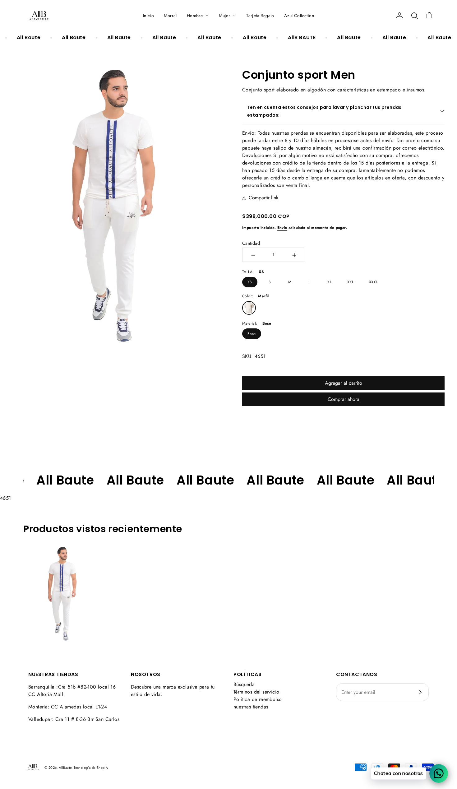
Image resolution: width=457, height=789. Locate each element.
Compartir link (263, 197)
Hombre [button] (195, 15)
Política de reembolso (257, 699)
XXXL (373, 282)
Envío (282, 227)
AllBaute (65, 767)
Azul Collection (299, 15)
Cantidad (251, 243)
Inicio (148, 15)
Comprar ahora (343, 399)
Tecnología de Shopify (91, 767)
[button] (414, 15)
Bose (251, 333)
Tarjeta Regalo (260, 15)
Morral (170, 15)
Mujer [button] (224, 15)
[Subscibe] (420, 692)
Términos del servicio (256, 691)
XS (249, 282)
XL (329, 282)
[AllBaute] (39, 15)
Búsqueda (244, 684)
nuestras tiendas (250, 706)
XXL (350, 282)
